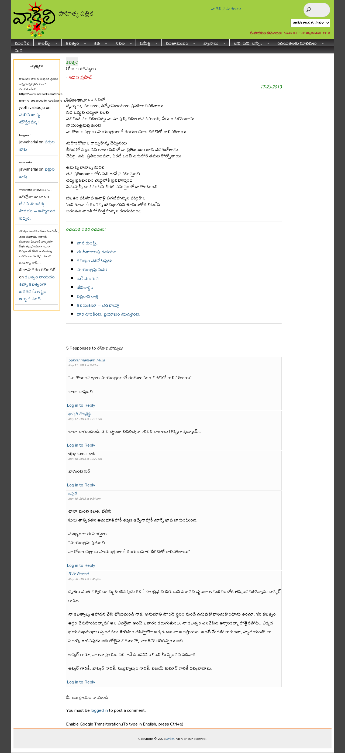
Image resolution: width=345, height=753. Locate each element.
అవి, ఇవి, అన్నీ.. (246, 42)
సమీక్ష (143, 42)
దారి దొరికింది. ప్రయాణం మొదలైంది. (108, 313)
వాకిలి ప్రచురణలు (226, 8)
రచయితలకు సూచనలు (295, 42)
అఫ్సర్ (72, 493)
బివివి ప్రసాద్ (80, 77)
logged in (99, 710)
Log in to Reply (81, 404)
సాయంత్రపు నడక (92, 269)
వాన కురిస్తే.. (88, 242)
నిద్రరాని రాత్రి (87, 296)
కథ (95, 42)
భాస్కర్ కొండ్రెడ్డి (79, 413)
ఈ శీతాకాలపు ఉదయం (96, 251)
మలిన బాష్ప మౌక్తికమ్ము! (29, 118)
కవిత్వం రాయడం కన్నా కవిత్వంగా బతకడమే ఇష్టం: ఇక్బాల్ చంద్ (37, 287)
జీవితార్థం (85, 287)
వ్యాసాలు (208, 42)
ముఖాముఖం (175, 42)
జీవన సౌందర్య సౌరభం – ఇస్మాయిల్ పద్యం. (37, 210)
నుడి (19, 49)
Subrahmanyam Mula (86, 360)
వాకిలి (170, 738)
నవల (118, 42)
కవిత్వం (70, 42)
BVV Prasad (78, 574)
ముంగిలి (22, 42)
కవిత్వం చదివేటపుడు (94, 260)
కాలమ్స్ (42, 42)
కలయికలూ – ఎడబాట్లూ (98, 304)
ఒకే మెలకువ (88, 278)
